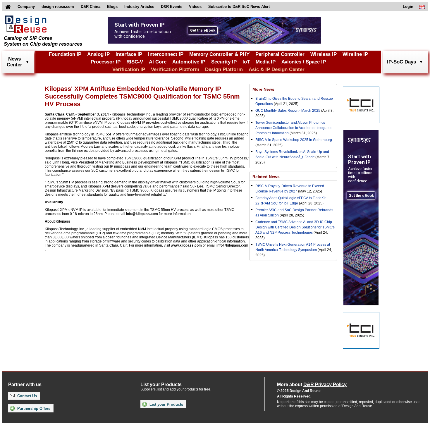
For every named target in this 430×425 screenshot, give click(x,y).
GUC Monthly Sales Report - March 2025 (287, 111)
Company (26, 6)
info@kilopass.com (142, 214)
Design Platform (224, 69)
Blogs (112, 6)
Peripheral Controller (280, 54)
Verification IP (128, 69)
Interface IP (129, 54)
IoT (246, 62)
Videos (195, 6)
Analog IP (98, 54)
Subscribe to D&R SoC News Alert (239, 6)
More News (263, 89)
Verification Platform (175, 69)
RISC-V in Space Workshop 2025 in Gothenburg (293, 140)
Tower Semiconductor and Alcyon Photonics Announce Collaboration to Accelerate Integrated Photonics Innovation (294, 128)
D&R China (90, 6)
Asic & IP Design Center (277, 69)
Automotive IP (188, 62)
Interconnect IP (165, 54)
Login (408, 6)
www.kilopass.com (186, 245)
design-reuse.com (58, 6)
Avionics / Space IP (303, 62)
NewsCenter (14, 62)
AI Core (157, 62)
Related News (266, 176)
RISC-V (134, 62)
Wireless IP (323, 54)
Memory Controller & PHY (219, 54)
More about (312, 384)
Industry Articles (139, 6)
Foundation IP (65, 54)
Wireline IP (355, 54)
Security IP (224, 62)
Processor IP (106, 62)
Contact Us (26, 396)
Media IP (266, 62)
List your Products (165, 404)
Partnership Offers (33, 408)
